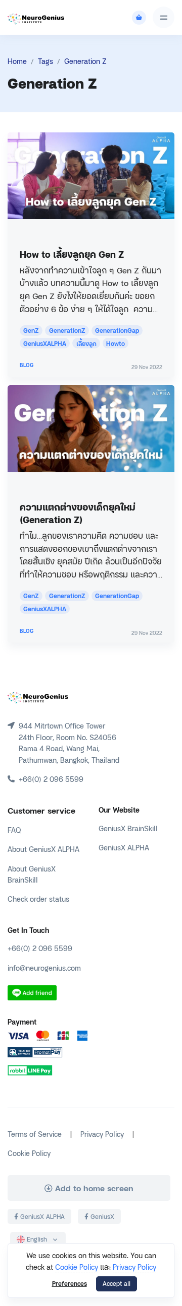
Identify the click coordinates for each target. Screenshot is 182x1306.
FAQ (14, 829)
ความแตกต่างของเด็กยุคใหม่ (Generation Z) (77, 512)
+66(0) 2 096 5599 (40, 947)
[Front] (38, 697)
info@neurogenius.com (44, 967)
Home (17, 60)
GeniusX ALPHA (124, 847)
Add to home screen (93, 1188)
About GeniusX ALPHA (43, 848)
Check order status (38, 898)
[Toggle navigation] (163, 17)
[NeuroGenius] (36, 17)
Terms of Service (35, 1133)
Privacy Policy (134, 1266)
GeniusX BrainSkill (128, 828)
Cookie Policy (76, 1266)
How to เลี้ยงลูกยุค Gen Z (72, 253)
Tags (45, 60)
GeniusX (101, 1216)
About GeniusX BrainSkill (32, 874)
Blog (26, 365)
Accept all (116, 1283)
